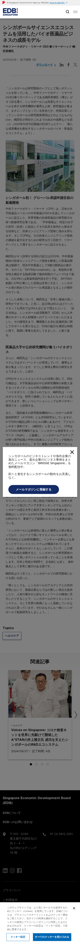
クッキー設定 (18, 937)
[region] (40, 923)
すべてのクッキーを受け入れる (52, 937)
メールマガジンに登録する (34, 524)
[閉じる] (74, 908)
